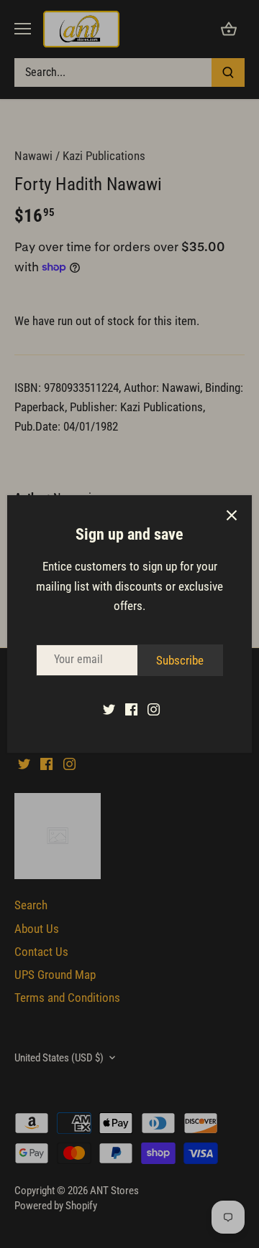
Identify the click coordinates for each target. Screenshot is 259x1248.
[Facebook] (131, 709)
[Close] (231, 515)
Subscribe (180, 660)
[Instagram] (153, 709)
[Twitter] (109, 709)
